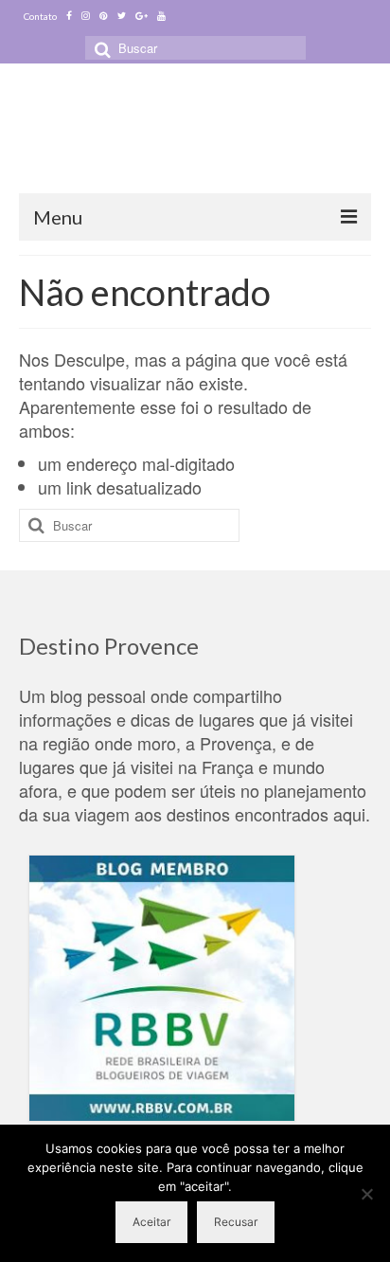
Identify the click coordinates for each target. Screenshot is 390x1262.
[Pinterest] (104, 16)
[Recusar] (366, 1193)
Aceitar (151, 1222)
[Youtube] (161, 16)
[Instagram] (86, 16)
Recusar (235, 1222)
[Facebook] (69, 16)
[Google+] (141, 16)
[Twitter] (122, 16)
